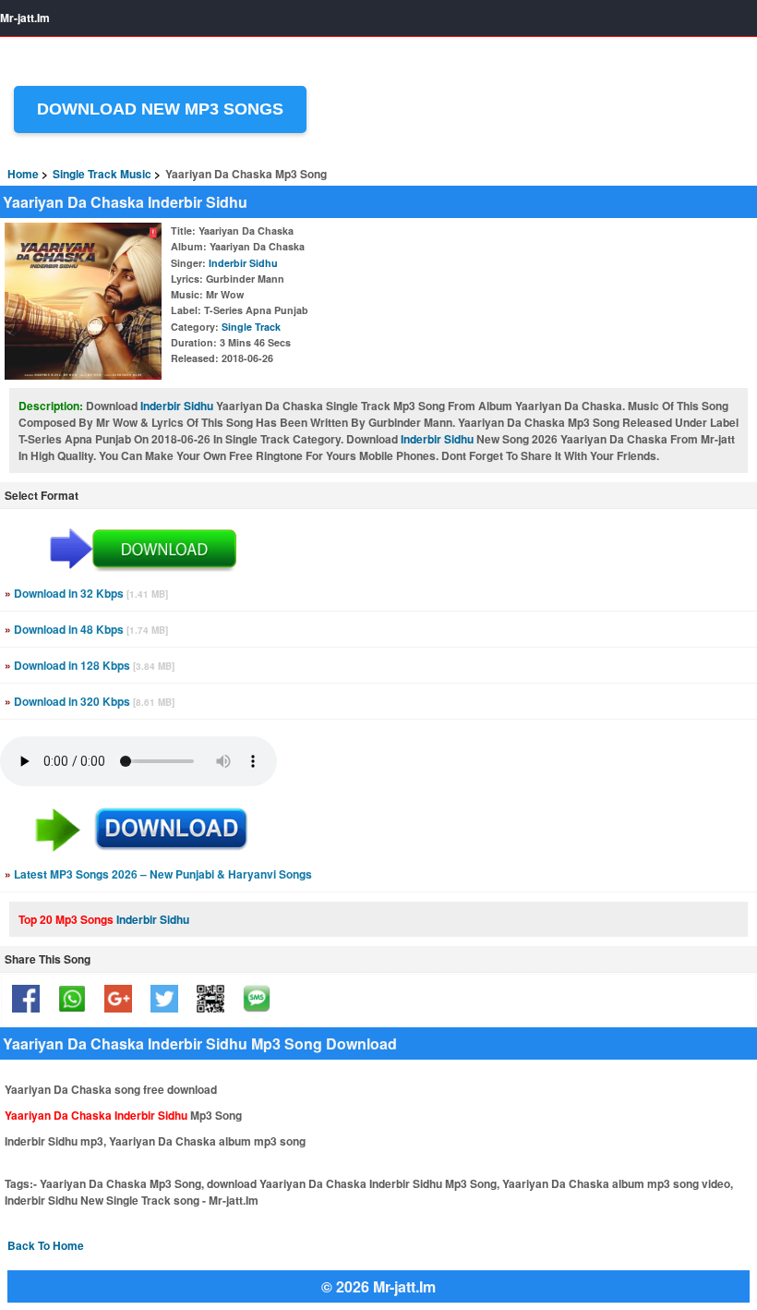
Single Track (251, 327)
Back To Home (45, 1245)
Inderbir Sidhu (243, 263)
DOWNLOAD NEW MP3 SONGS (160, 109)
